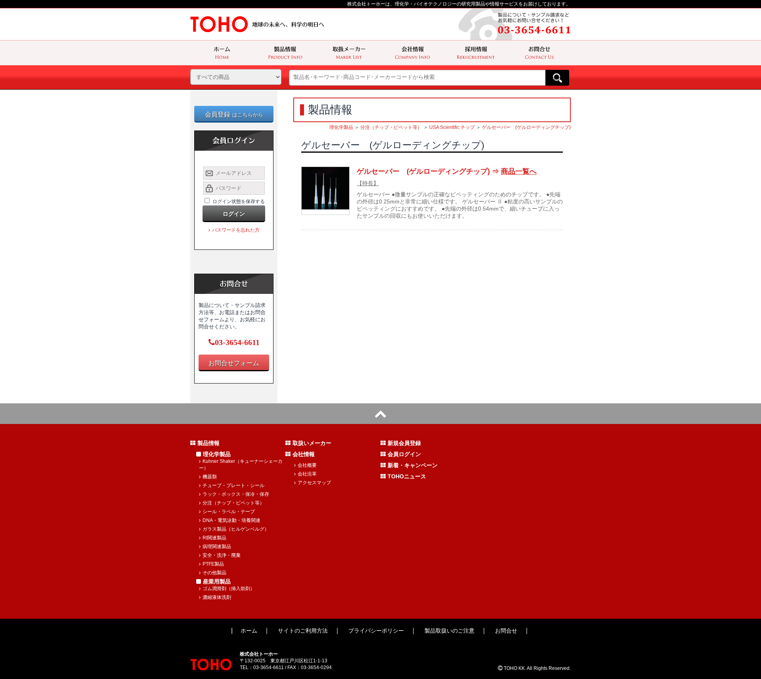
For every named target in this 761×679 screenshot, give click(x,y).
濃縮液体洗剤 (217, 597)
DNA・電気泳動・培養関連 (231, 520)
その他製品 (214, 572)
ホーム (249, 630)
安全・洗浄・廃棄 (222, 555)
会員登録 (234, 114)
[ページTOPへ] (380, 413)
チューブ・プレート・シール (233, 485)
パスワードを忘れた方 (236, 230)
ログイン (234, 214)
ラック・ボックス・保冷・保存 (236, 494)
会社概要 (307, 465)
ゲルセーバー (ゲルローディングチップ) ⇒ (447, 171)
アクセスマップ (314, 482)
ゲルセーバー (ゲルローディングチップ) (526, 127)
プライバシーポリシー (376, 630)
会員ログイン (404, 454)
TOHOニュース (407, 476)
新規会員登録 (404, 443)
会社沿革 (307, 474)
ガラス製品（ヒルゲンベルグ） (236, 529)
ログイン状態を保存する (238, 201)
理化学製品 (341, 127)
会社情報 (304, 454)
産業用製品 (217, 581)
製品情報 (208, 443)
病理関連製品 (217, 546)
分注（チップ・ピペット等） (391, 127)
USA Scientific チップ (452, 127)
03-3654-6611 (237, 342)
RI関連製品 (214, 538)
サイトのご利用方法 (303, 630)
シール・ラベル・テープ (229, 511)
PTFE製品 (213, 564)
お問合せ (506, 630)
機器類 (210, 477)
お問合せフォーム (233, 363)
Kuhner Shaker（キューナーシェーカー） (241, 464)
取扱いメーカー (312, 443)
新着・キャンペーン (413, 465)
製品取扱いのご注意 (449, 630)
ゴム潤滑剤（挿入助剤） (229, 588)
